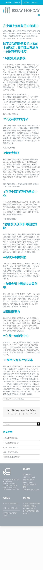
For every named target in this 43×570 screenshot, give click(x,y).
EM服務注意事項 (29, 508)
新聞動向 (21, 399)
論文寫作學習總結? (11, 452)
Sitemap (26, 513)
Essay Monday (7, 481)
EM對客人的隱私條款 (31, 511)
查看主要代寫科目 (29, 506)
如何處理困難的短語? (12, 457)
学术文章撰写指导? (11, 438)
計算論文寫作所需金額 (31, 503)
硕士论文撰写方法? (11, 443)
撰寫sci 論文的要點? (11, 447)
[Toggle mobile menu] (39, 15)
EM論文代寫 (8, 399)
